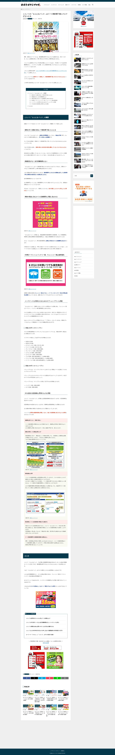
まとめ (31, 106)
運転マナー (78, 264)
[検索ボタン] (92, 5)
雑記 (77, 275)
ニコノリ (35, 18)
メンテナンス (78, 259)
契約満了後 (40, 18)
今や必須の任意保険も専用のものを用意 (40, 103)
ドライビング (78, 256)
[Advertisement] (83, 227)
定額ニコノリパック (31, 53)
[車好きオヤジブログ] (30, 5)
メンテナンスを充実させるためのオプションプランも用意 (44, 102)
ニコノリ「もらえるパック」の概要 (37, 93)
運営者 (62, 750)
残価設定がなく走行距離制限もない (39, 96)
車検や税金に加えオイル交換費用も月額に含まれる (42, 98)
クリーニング (78, 262)
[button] (26, 678)
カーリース (30, 18)
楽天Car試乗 (46, 642)
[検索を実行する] (91, 175)
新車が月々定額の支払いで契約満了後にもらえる (42, 95)
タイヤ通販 (78, 273)
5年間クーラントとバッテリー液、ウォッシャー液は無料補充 (44, 100)
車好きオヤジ (83, 26)
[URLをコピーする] (65, 678)
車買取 (77, 270)
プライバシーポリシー (55, 750)
